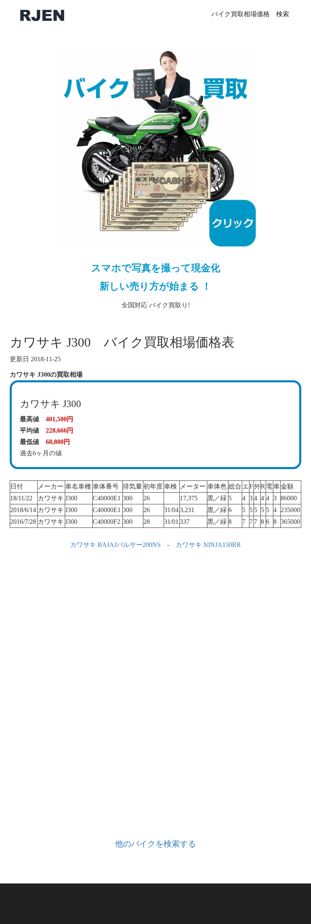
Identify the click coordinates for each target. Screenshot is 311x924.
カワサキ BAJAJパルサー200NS (115, 544)
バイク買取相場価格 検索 (250, 14)
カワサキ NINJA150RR (208, 544)
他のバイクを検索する (155, 843)
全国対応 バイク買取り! (155, 286)
